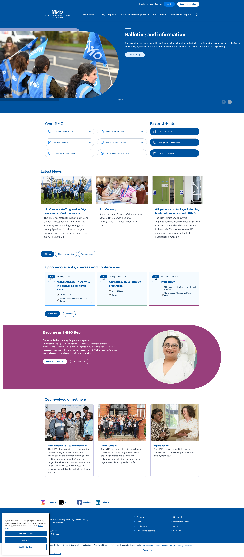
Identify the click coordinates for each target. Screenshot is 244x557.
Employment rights (181, 521)
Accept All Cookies (26, 533)
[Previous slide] (224, 102)
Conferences (142, 526)
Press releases (87, 254)
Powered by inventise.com (51, 554)
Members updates (66, 254)
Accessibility (147, 550)
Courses (140, 517)
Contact (158, 4)
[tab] (119, 99)
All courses (52, 313)
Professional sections (146, 530)
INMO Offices (53, 534)
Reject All (26, 540)
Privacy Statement (185, 545)
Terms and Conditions (151, 545)
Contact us (177, 530)
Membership (178, 517)
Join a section (79, 361)
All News (47, 254)
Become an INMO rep (55, 361)
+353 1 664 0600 (50, 530)
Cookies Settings (168, 546)
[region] (26, 534)
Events (142, 4)
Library (150, 4)
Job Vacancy (107, 209)
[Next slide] (230, 102)
